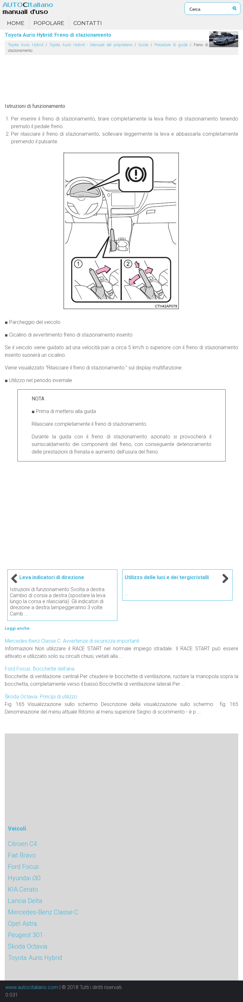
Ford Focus (23, 866)
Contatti (87, 23)
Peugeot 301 (25, 935)
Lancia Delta (25, 901)
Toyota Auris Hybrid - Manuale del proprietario (90, 45)
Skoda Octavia (27, 946)
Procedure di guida (171, 45)
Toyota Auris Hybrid (25, 45)
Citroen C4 (22, 844)
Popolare (49, 23)
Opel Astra (22, 923)
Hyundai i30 (24, 878)
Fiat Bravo (22, 855)
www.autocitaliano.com (31, 987)
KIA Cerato (23, 889)
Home (15, 23)
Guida (143, 45)
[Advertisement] (121, 76)
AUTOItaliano (28, 8)
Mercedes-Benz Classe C (43, 912)
